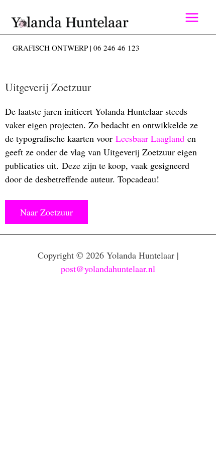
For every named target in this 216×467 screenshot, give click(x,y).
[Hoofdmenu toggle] (191, 17)
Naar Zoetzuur (46, 212)
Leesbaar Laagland (150, 138)
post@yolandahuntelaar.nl (108, 269)
